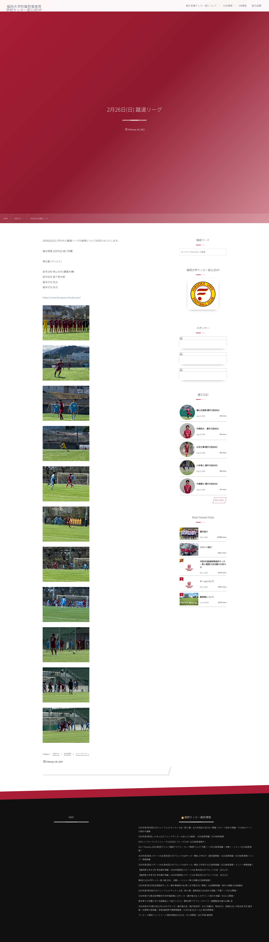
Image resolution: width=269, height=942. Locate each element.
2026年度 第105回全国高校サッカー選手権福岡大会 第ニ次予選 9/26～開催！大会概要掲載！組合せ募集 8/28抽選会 (190, 885)
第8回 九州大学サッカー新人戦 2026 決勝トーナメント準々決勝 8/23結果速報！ (175, 880)
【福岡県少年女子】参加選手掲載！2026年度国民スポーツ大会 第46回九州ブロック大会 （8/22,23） (183, 869)
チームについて (207, 581)
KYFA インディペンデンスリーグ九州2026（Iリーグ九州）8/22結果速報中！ (172, 841)
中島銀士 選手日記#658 (206, 483)
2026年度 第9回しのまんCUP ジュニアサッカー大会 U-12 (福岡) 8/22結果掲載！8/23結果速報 (181, 836)
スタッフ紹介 (206, 547)
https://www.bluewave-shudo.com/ (62, 297)
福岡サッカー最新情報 (197, 817)
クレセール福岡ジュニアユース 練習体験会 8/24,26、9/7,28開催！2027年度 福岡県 (175, 914)
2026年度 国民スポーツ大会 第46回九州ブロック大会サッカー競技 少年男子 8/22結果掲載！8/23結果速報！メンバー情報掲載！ (196, 864)
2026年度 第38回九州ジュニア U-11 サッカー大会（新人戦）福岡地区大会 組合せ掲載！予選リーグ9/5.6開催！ (188, 890)
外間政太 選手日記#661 (207, 428)
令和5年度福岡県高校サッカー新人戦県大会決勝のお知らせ (213, 564)
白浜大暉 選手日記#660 (206, 446)
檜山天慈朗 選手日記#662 (207, 410)
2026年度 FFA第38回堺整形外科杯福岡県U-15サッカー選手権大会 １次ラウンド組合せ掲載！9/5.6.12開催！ (186, 895)
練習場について (207, 596)
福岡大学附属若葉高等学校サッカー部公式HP (24, 8)
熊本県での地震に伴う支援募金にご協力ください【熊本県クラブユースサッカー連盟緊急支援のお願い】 (185, 900)
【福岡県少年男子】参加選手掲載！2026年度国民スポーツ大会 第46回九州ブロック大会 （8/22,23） (183, 874)
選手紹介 (204, 531)
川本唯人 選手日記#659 (206, 465)
